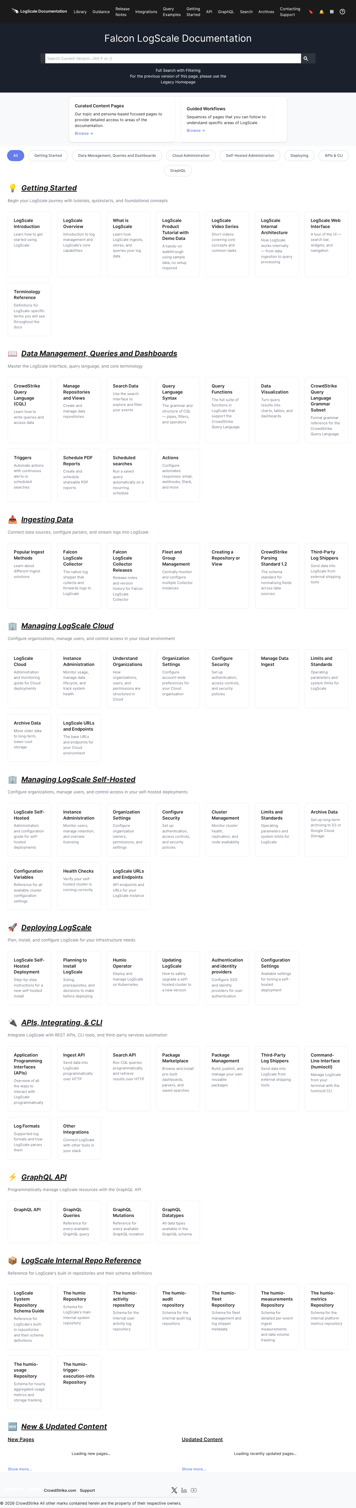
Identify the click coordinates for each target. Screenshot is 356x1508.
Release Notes (123, 11)
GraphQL (226, 11)
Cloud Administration (190, 155)
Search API (124, 1055)
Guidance (101, 11)
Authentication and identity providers (227, 966)
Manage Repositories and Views (76, 392)
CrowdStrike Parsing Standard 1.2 (274, 558)
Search (246, 11)
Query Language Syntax (172, 392)
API (209, 11)
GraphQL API (27, 1209)
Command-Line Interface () (325, 1061)
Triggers (22, 457)
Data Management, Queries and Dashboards (117, 155)
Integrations (146, 11)
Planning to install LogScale (75, 966)
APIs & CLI (334, 155)
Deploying (299, 155)
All (15, 155)
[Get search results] (306, 58)
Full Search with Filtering (178, 70)
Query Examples (172, 11)
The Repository (277, 1299)
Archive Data (27, 723)
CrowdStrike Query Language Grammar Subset (324, 397)
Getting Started (193, 11)
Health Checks (78, 871)
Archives (266, 11)
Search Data (125, 385)
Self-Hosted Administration (250, 155)
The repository (125, 1299)
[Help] (342, 12)
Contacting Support (290, 11)
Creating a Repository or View (226, 558)
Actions (170, 457)
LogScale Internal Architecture (274, 226)
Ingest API (74, 1055)
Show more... (20, 1469)
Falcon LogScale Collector (73, 558)
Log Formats (27, 1126)
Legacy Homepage (178, 81)
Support (87, 1490)
